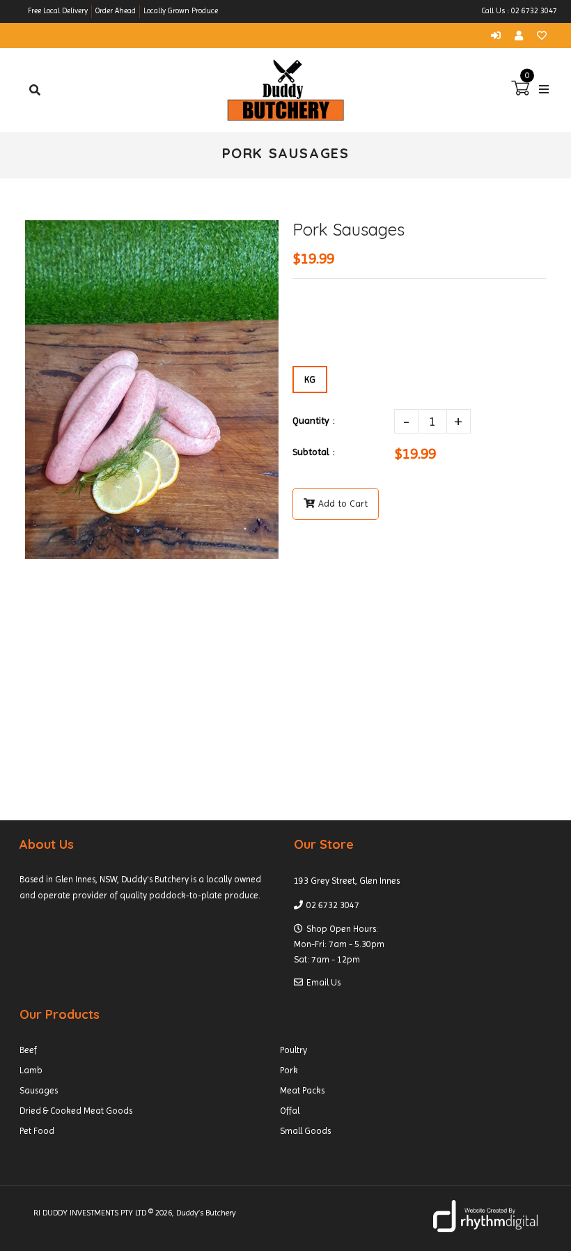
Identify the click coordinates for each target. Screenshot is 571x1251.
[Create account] (522, 35)
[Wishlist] (542, 35)
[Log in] (499, 35)
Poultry (293, 1050)
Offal (289, 1110)
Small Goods (305, 1131)
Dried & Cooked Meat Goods (75, 1110)
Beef (28, 1050)
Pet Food (36, 1131)
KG (309, 379)
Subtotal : (313, 451)
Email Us (323, 982)
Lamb (30, 1070)
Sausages (38, 1090)
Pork (289, 1070)
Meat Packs (302, 1090)
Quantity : (313, 420)
